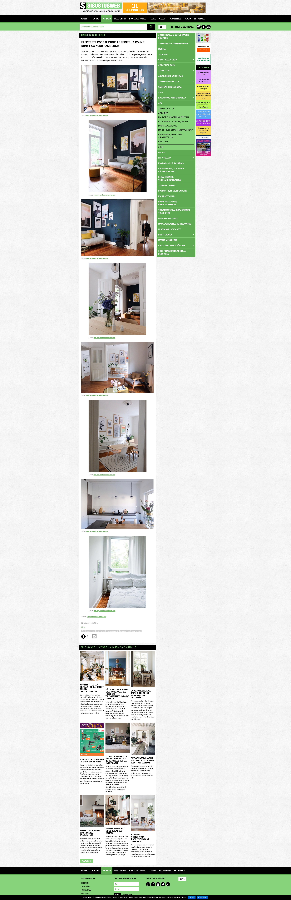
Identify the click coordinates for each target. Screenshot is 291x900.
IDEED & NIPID (120, 19)
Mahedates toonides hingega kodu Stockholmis (90, 832)
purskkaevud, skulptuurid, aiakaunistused (170, 136)
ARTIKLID (107, 19)
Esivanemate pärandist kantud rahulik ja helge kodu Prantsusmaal (142, 760)
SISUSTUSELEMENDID (167, 60)
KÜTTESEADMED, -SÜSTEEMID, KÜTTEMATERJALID (171, 170)
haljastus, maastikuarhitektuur (173, 117)
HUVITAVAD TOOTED (137, 19)
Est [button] (161, 27)
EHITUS (161, 152)
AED (160, 103)
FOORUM (95, 19)
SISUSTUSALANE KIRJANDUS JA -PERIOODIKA (172, 252)
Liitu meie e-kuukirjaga (182, 27)
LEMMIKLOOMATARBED (168, 218)
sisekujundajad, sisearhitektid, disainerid (173, 36)
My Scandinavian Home (96, 616)
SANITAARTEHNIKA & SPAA (170, 87)
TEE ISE (152, 19)
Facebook (203, 27)
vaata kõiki (86, 861)
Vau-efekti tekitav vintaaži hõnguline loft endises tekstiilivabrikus (91, 688)
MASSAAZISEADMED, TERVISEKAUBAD (174, 224)
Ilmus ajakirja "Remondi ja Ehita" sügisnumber (92, 760)
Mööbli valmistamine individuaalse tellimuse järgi (203, 95)
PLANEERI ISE (175, 19)
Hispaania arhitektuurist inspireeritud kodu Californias (140, 837)
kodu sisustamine (134, 631)
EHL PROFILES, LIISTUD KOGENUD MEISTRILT (203, 122)
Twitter (163, 884)
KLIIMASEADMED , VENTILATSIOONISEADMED (169, 178)
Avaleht (85, 19)
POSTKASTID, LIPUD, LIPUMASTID (172, 191)
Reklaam (85, 883)
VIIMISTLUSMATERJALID (168, 81)
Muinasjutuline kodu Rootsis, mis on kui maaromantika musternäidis (141, 694)
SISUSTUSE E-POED (166, 65)
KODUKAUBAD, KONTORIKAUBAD (172, 98)
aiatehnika (163, 113)
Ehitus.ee (85, 893)
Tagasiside (85, 886)
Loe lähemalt (202, 897)
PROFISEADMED (165, 235)
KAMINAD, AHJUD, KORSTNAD (171, 163)
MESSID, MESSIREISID (167, 240)
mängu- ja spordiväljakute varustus (175, 130)
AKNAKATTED (164, 70)
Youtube (208, 27)
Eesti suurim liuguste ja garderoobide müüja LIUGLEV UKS (203, 114)
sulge (161, 147)
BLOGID (187, 19)
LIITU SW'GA (199, 19)
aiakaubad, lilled (166, 108)
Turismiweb (86, 890)
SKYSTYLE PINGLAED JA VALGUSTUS (203, 81)
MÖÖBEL (162, 49)
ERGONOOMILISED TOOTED (169, 229)
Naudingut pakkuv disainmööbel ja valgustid (203, 130)
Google (168, 884)
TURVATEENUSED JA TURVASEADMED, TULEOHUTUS (174, 211)
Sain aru (191, 897)
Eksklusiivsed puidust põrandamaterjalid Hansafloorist (203, 105)
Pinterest (199, 27)
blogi (103, 631)
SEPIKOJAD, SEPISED (167, 185)
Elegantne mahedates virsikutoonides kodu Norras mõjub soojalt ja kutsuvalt (116, 759)
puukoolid (163, 141)
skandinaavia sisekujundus (116, 631)
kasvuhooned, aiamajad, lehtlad (173, 121)
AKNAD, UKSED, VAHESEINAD (170, 76)
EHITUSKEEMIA (164, 158)
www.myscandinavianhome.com (97, 115)
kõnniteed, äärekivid (167, 126)
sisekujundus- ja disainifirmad (173, 43)
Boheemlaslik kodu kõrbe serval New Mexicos (114, 830)
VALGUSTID (163, 54)
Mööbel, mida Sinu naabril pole (203, 88)
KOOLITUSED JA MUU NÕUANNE (171, 245)
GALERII (162, 19)
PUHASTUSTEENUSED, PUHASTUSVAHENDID (167, 203)
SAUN (160, 92)
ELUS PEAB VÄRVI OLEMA (203, 74)
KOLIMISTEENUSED (166, 196)
